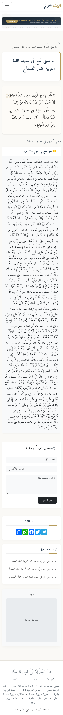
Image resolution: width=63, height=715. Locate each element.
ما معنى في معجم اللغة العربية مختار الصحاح (31, 560)
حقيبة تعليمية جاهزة (38, 698)
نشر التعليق (47, 500)
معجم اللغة (45, 42)
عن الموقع (50, 678)
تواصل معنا (35, 678)
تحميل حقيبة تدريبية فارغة (20, 700)
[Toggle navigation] (7, 5)
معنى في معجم (37, 151)
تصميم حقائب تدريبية (49, 685)
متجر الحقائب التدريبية (23, 685)
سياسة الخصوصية (16, 678)
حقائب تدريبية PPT (31, 690)
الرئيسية (57, 42)
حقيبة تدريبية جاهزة (38, 694)
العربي (52, 6)
